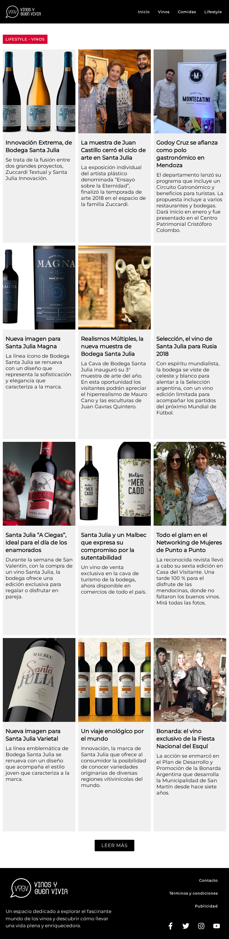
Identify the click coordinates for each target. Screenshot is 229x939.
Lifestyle (213, 12)
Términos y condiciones (193, 893)
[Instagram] (201, 926)
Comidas (187, 12)
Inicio (144, 12)
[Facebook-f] (170, 926)
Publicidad (206, 906)
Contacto (208, 880)
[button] (114, 845)
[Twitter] (186, 926)
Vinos (164, 12)
